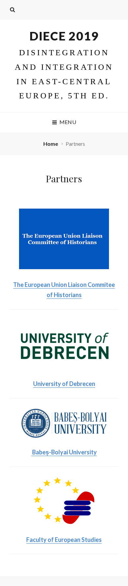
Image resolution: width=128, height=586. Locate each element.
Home (51, 143)
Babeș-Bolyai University (64, 452)
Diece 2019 (64, 36)
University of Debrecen (64, 383)
